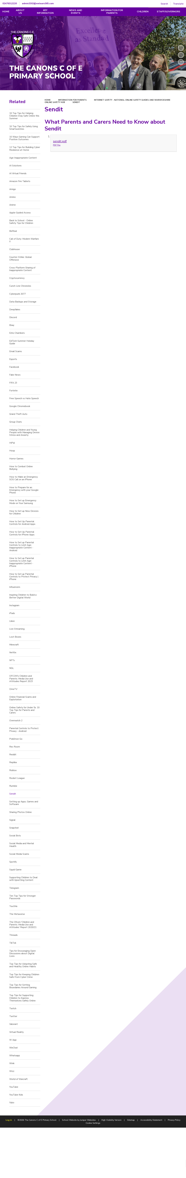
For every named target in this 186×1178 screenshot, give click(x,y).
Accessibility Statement (151, 1120)
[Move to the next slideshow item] (181, 62)
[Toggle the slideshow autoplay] (181, 48)
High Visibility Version (111, 1120)
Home (48, 100)
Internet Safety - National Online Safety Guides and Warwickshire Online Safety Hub (107, 101)
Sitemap (131, 1120)
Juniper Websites (88, 1120)
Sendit (76, 102)
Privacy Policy (174, 1120)
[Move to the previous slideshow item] (181, 55)
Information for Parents (72, 100)
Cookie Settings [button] (93, 1123)
